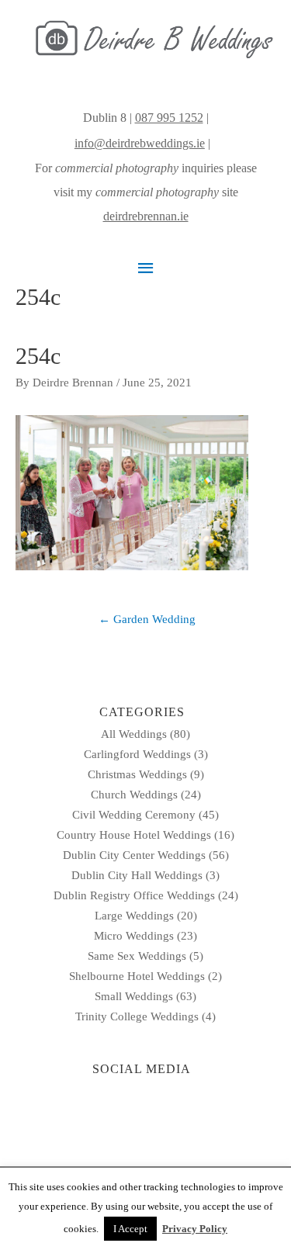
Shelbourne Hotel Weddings (137, 976)
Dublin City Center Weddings (134, 855)
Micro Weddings (134, 936)
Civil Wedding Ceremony (134, 815)
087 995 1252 (169, 117)
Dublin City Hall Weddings (137, 875)
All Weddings (134, 734)
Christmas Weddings (137, 774)
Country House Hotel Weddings (134, 835)
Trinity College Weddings (137, 1016)
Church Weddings (134, 794)
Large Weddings (134, 915)
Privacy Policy (194, 1228)
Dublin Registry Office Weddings (134, 895)
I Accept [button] (130, 1228)
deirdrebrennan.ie (146, 216)
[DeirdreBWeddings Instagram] (215, 143)
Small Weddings (134, 996)
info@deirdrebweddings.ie (139, 143)
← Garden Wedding (147, 619)
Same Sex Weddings (137, 956)
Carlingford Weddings (137, 754)
